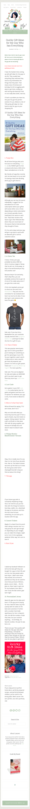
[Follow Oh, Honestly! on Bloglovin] (10, 22)
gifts (14, 677)
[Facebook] (10, 710)
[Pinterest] (13, 710)
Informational (16, 676)
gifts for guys (18, 677)
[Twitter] (16, 710)
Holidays (11, 676)
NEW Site (20, 802)
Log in (23, 802)
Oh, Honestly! (15, 14)
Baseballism (8, 291)
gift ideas (11, 677)
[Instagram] (19, 710)
